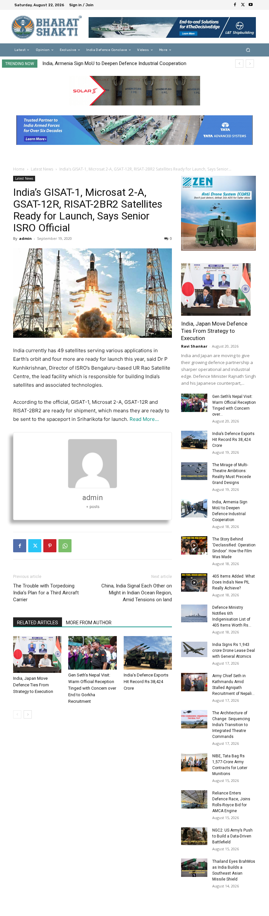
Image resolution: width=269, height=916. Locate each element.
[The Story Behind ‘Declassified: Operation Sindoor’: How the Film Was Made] (194, 545)
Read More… (144, 419)
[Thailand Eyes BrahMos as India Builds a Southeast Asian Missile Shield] (194, 868)
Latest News (42, 169)
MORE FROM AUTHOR (89, 622)
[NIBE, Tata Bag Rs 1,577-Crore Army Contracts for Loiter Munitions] (194, 762)
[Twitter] (243, 5)
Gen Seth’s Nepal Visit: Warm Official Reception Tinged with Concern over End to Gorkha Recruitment (92, 688)
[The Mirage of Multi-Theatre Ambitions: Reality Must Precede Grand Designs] (194, 471)
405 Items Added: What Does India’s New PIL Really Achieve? (233, 582)
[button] (248, 50)
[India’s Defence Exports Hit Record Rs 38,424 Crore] (148, 652)
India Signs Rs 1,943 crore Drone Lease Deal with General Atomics (233, 650)
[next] (250, 63)
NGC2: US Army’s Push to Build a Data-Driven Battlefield (232, 836)
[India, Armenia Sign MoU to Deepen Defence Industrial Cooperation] (194, 508)
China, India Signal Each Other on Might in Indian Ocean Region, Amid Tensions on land (136, 593)
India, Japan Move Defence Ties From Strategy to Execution (106, 63)
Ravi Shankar (194, 346)
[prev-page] (17, 714)
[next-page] (28, 714)
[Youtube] (251, 5)
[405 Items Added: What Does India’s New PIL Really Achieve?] (194, 582)
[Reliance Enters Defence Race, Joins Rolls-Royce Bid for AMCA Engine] (194, 799)
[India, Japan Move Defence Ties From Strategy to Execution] (37, 654)
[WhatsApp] (65, 545)
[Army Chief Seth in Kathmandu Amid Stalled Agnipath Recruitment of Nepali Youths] (194, 682)
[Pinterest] (49, 545)
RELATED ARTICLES (37, 622)
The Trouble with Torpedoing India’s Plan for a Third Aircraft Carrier (46, 593)
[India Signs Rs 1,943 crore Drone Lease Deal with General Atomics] (194, 649)
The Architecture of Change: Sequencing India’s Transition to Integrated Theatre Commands (231, 725)
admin (25, 238)
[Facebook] (235, 5)
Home (19, 169)
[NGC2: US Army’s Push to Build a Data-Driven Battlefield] (194, 836)
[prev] (239, 63)
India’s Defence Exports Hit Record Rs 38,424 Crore (146, 682)
